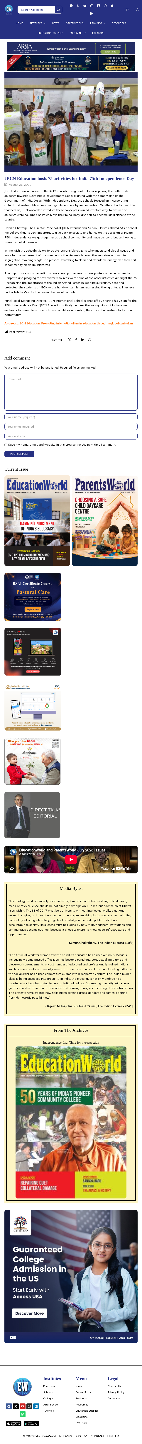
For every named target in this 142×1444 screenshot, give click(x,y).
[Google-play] (92, 13)
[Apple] (112, 6)
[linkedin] (83, 340)
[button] (127, 9)
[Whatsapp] (105, 6)
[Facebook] (71, 6)
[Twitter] (70, 340)
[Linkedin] (99, 6)
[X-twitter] (78, 6)
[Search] (58, 9)
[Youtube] (85, 6)
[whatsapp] (88, 340)
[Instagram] (92, 6)
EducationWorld (45, 1436)
